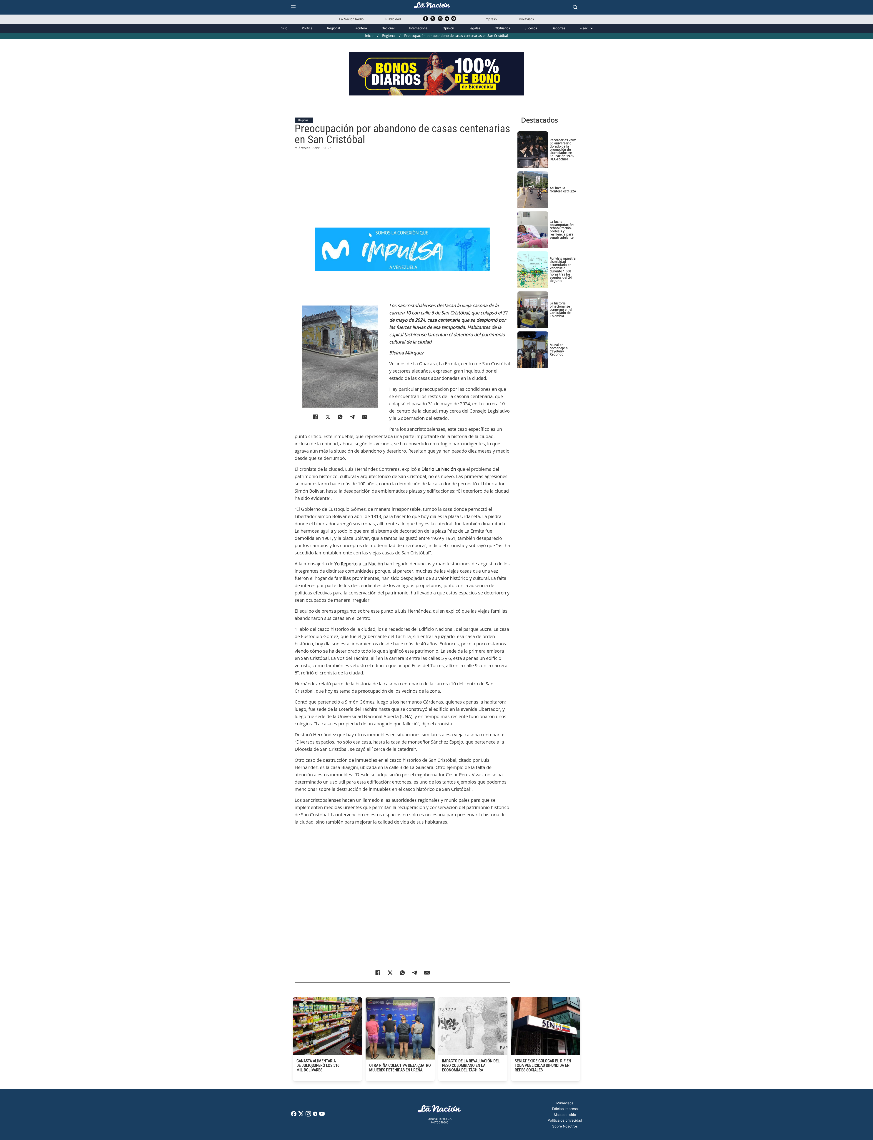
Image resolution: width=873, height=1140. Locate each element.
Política (307, 28)
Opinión (448, 28)
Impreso (491, 19)
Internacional (418, 28)
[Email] (364, 416)
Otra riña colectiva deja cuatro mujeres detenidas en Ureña (400, 1067)
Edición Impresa (565, 1109)
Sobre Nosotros (565, 1126)
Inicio (283, 28)
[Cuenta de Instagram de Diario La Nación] (308, 1115)
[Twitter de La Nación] (433, 20)
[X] (327, 416)
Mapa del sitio (565, 1114)
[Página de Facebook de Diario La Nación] (293, 1115)
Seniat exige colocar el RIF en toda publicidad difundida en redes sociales (543, 1065)
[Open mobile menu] (293, 7)
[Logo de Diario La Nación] (439, 1110)
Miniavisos (526, 19)
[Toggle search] (575, 7)
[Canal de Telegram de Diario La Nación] (447, 20)
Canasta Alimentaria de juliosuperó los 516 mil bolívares (317, 1065)
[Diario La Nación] (432, 6)
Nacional (387, 28)
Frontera (360, 28)
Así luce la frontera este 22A (563, 189)
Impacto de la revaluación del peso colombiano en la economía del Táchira (471, 1065)
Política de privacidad (565, 1120)
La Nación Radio (351, 19)
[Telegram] (352, 416)
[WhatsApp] (340, 416)
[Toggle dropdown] (591, 28)
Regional (333, 28)
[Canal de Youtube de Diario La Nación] (454, 20)
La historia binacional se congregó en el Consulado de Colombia (561, 309)
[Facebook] (315, 416)
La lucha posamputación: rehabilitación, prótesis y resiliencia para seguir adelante (562, 229)
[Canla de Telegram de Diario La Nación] (315, 1115)
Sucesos (530, 28)
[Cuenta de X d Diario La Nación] (301, 1115)
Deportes (558, 28)
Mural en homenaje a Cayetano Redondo (559, 349)
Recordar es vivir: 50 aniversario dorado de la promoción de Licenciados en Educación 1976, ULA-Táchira (563, 149)
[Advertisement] (402, 182)
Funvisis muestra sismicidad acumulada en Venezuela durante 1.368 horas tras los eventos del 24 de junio (563, 269)
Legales (474, 28)
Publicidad (393, 19)
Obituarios (502, 28)
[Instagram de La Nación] (440, 20)
